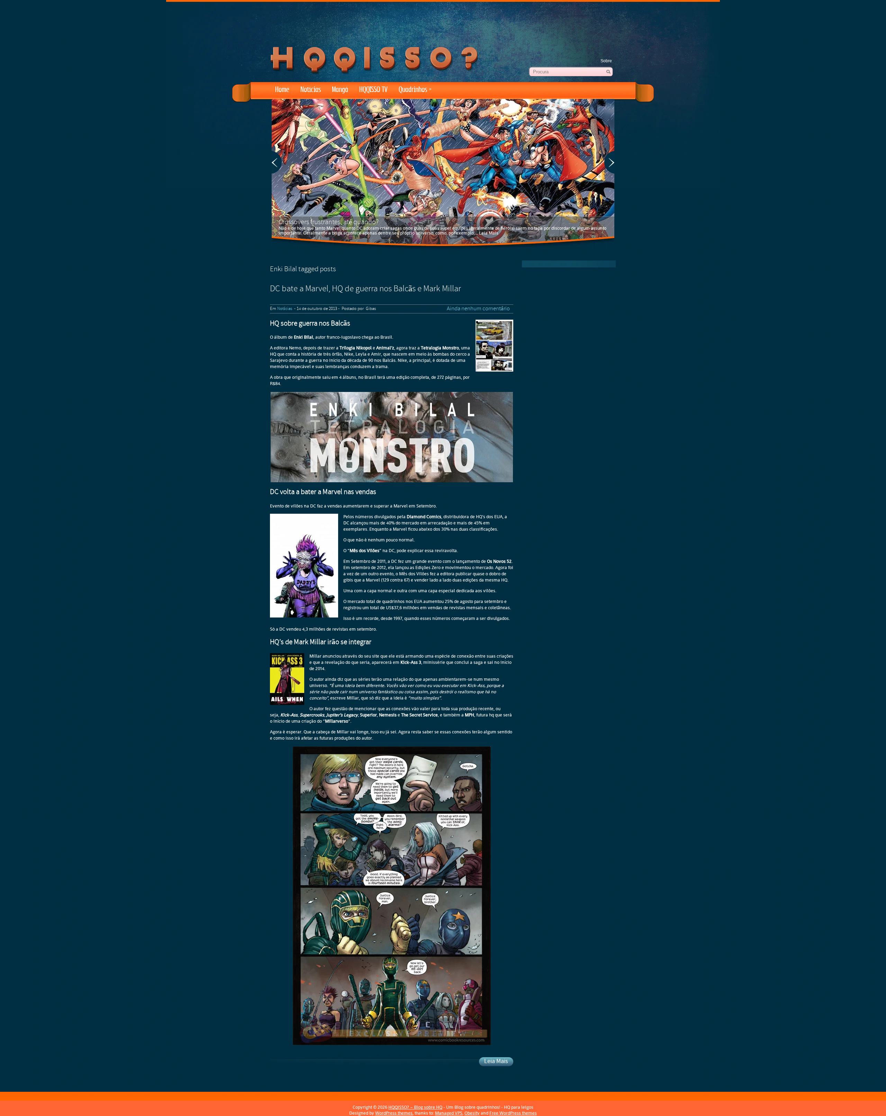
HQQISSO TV (373, 89)
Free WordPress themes (513, 1113)
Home (282, 89)
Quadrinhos (415, 89)
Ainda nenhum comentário (478, 309)
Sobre (606, 60)
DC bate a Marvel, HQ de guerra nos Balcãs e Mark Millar (365, 289)
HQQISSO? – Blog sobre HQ (415, 1107)
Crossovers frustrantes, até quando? (329, 222)
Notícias (310, 89)
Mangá (340, 89)
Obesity (472, 1113)
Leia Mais (488, 233)
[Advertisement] (443, 20)
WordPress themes (394, 1113)
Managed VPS (448, 1113)
